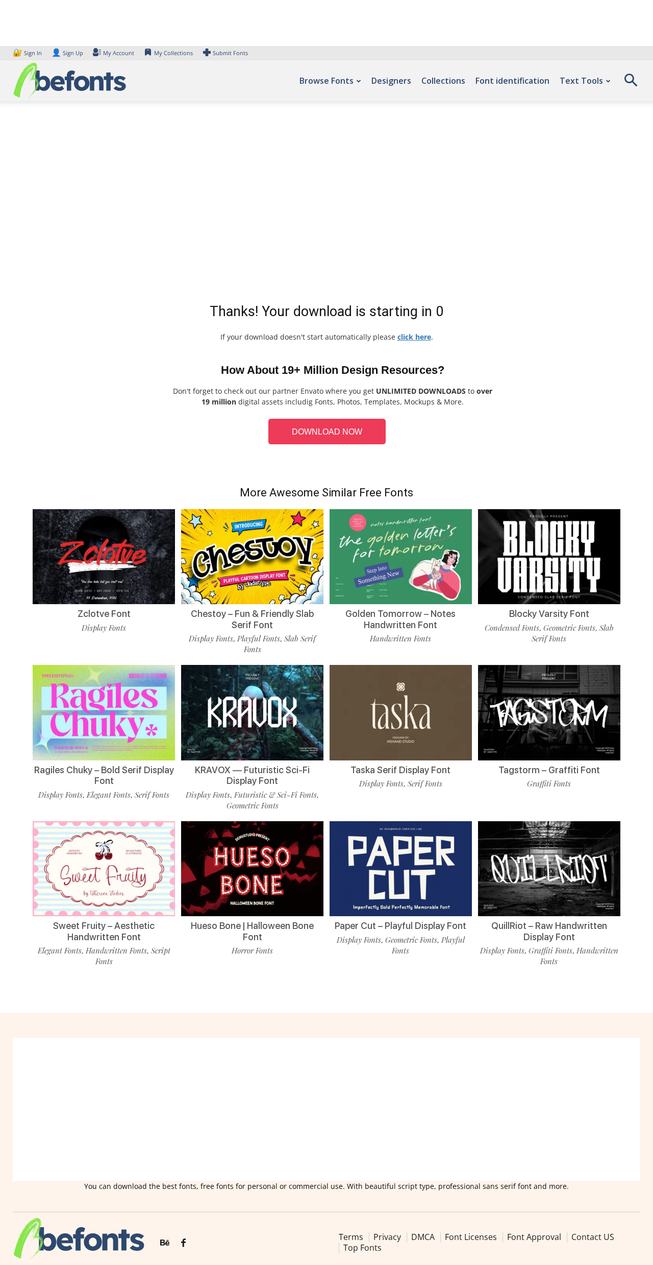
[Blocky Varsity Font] (549, 556)
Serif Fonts (152, 795)
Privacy (387, 1237)
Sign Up (67, 53)
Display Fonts (104, 628)
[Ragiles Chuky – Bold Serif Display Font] (104, 712)
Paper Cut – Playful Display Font (400, 925)
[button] (630, 83)
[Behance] (164, 1243)
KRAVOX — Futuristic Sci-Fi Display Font (252, 775)
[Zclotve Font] (104, 556)
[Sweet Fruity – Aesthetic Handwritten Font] (104, 868)
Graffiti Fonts (549, 783)
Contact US (592, 1237)
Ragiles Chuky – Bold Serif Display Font (104, 775)
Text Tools (581, 80)
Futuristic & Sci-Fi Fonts (275, 795)
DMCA (423, 1237)
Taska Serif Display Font (400, 770)
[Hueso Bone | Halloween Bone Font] (252, 868)
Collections (443, 80)
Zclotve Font (104, 613)
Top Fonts (362, 1247)
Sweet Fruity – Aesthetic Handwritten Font (104, 931)
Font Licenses (471, 1237)
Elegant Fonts (109, 795)
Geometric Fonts (569, 628)
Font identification (512, 80)
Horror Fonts (252, 950)
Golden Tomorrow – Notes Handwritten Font (400, 619)
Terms (351, 1237)
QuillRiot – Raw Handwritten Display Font (549, 931)
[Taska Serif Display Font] (401, 712)
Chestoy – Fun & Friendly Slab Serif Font (252, 619)
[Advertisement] (326, 204)
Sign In (28, 53)
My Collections (173, 53)
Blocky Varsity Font (549, 613)
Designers (391, 80)
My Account (118, 53)
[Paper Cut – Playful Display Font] (401, 868)
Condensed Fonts (512, 628)
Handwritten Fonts (400, 638)
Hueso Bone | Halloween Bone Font (252, 931)
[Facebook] (183, 1243)
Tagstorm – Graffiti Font (549, 770)
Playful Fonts (258, 638)
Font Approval (534, 1237)
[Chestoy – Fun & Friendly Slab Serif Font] (252, 556)
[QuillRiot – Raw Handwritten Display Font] (549, 868)
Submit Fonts (230, 53)
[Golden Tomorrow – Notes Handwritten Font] (401, 556)
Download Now (327, 431)
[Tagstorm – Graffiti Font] (549, 712)
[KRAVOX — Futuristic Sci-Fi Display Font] (252, 712)
